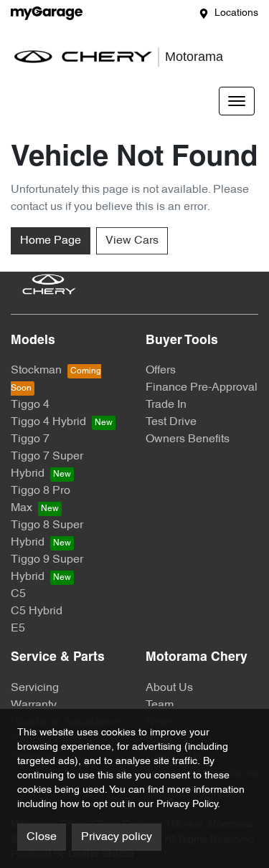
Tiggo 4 (30, 405)
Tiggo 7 (30, 439)
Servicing (35, 688)
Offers (161, 370)
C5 (18, 594)
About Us (169, 688)
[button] (237, 101)
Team (160, 705)
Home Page (50, 241)
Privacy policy (116, 837)
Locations (236, 13)
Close (42, 837)
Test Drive (171, 422)
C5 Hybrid (36, 611)
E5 (18, 628)
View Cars (132, 241)
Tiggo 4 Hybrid (48, 422)
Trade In (166, 405)
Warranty (34, 705)
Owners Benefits (188, 439)
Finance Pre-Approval (202, 388)
